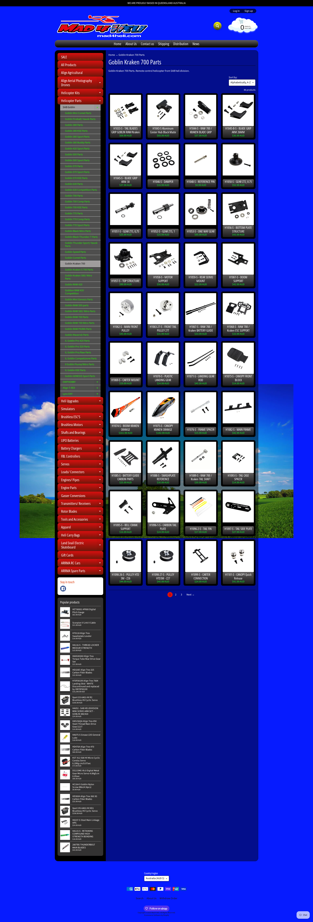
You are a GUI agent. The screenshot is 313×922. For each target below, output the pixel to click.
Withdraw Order (168, 898)
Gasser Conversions (73, 495)
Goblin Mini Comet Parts (78, 113)
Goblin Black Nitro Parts (78, 231)
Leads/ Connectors (82, 472)
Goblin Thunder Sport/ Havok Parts (81, 244)
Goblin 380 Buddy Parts (77, 142)
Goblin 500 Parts (74, 154)
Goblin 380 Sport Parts (77, 137)
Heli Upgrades (82, 401)
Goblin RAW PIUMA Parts (78, 329)
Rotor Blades (82, 512)
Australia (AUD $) (155, 878)
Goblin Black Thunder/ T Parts (81, 237)
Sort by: (233, 77)
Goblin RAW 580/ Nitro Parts (80, 311)
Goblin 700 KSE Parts (76, 207)
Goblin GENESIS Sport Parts (80, 376)
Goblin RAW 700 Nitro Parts (79, 323)
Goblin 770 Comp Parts (77, 219)
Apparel (82, 528)
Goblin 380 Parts (74, 125)
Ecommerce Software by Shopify (156, 915)
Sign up (249, 11)
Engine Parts (82, 488)
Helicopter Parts (82, 101)
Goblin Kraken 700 (75, 263)
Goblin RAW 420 (73, 284)
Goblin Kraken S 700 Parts (79, 269)
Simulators (68, 408)
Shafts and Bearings (82, 433)
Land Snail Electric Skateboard (82, 545)
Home (117, 43)
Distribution (180, 43)
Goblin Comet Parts (75, 258)
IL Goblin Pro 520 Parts (77, 346)
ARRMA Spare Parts (82, 571)
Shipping (163, 43)
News (196, 43)
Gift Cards (67, 555)
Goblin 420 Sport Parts (77, 148)
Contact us (147, 43)
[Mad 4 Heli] (102, 26)
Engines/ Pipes (82, 480)
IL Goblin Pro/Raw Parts (78, 352)
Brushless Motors (82, 425)
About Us (131, 43)
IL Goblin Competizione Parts (81, 358)
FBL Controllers (82, 457)
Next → (190, 594)
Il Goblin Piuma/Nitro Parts (79, 364)
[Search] (217, 26)
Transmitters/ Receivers (82, 504)
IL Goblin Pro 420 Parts (77, 341)
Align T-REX (82, 388)
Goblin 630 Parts (74, 184)
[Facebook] (63, 589)
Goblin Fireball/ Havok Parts (80, 119)
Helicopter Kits (82, 93)
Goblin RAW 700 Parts (76, 317)
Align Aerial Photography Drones (82, 83)
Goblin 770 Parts (74, 213)
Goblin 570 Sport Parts (77, 172)
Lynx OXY (82, 394)
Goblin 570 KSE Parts (76, 178)
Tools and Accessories (82, 520)
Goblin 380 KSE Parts (76, 131)
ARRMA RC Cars (82, 563)
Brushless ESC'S (82, 417)
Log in (236, 11)
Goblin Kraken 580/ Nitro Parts (78, 277)
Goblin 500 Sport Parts (77, 160)
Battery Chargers (82, 449)
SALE (64, 56)
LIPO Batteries (82, 441)
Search (139, 898)
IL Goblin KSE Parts (75, 370)
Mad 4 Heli (155, 912)
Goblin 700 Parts (74, 196)
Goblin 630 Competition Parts (81, 190)
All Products (68, 64)
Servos (82, 464)
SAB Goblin (82, 107)
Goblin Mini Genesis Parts (79, 299)
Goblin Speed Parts (75, 252)
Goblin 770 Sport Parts (77, 225)
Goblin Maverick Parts (77, 335)
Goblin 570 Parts (74, 166)
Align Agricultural (72, 72)
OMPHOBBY (82, 382)
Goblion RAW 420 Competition (74, 292)
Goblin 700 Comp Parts (77, 201)
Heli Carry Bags (82, 536)
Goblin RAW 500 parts (77, 305)
